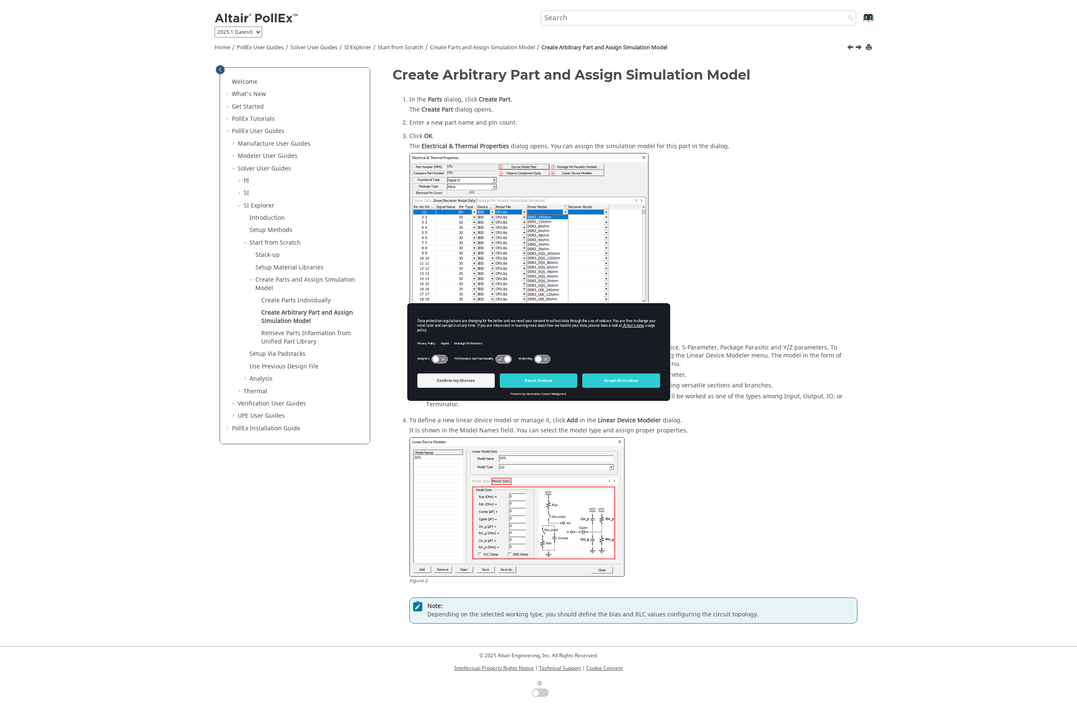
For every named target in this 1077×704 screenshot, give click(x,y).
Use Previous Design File (283, 366)
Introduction (267, 217)
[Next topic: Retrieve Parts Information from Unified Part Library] (859, 48)
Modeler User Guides (267, 156)
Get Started (248, 106)
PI (246, 180)
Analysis (261, 378)
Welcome (244, 81)
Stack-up (267, 255)
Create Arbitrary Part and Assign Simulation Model (604, 47)
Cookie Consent (604, 668)
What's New (249, 94)
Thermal (255, 391)
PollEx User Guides (260, 47)
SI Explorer (357, 47)
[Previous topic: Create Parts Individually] (851, 48)
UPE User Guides (261, 415)
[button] (228, 82)
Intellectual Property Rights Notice (494, 668)
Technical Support (560, 668)
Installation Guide (266, 428)
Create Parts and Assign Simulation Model (482, 47)
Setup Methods (270, 230)
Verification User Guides (272, 403)
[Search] (848, 19)
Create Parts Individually (296, 300)
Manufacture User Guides (274, 143)
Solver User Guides (313, 47)
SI (246, 193)
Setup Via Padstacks (277, 353)
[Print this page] (869, 47)
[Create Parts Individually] (851, 48)
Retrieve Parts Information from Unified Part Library (306, 337)
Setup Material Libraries (289, 267)
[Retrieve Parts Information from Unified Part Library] (859, 48)
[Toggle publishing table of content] (220, 69)
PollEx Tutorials (253, 119)
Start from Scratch (400, 47)
